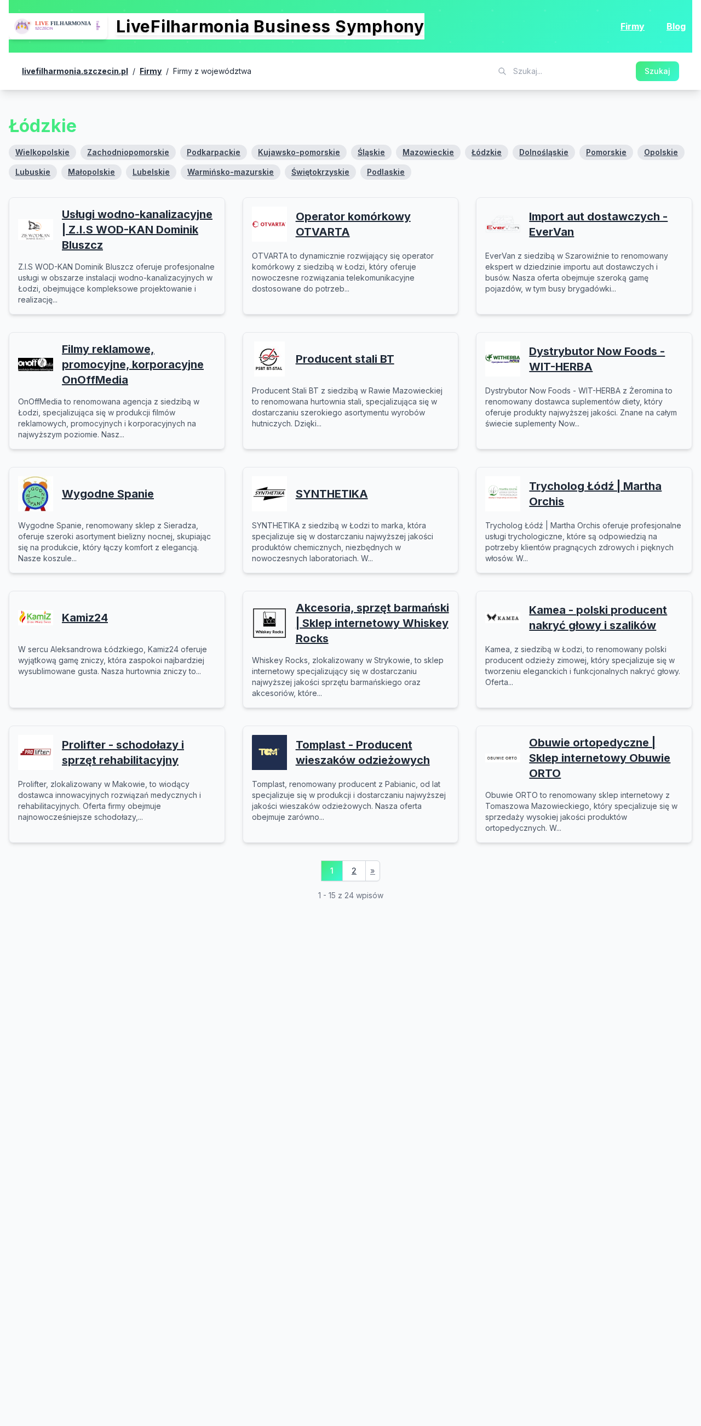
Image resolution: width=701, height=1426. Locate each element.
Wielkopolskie (42, 152)
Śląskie (371, 152)
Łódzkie (487, 152)
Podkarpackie (213, 152)
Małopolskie (91, 171)
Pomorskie (606, 152)
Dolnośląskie (543, 152)
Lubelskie (151, 171)
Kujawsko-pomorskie (299, 152)
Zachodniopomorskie (128, 152)
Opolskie (661, 152)
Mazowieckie (428, 152)
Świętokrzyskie (320, 171)
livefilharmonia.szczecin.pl (75, 71)
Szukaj (657, 71)
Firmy (632, 26)
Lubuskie (32, 171)
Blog (676, 26)
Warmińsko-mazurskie (230, 171)
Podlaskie (386, 171)
